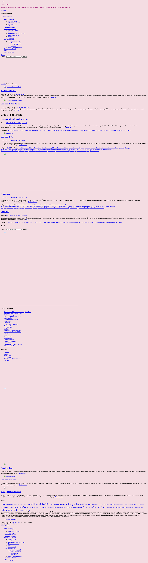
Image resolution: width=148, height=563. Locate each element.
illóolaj (56, 149)
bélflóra (29, 130)
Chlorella (10, 32)
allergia (17, 148)
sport (57, 151)
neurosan (8, 151)
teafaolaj (67, 151)
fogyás (65, 130)
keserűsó (74, 149)
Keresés (3, 55)
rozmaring (45, 151)
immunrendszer (79, 130)
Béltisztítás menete (13, 30)
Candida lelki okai (9, 52)
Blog (5, 50)
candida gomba (43, 130)
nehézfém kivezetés (102, 130)
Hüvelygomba (8, 336)
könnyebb (79, 149)
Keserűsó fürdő (12, 38)
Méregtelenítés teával (13, 35)
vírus (99, 208)
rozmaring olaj (52, 151)
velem (78, 151)
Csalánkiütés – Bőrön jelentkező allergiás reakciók (17, 312)
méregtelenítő (33, 208)
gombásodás (42, 206)
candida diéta (35, 130)
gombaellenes (35, 206)
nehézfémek (46, 208)
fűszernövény (23, 206)
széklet (64, 208)
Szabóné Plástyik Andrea (22, 94)
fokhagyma (39, 149)
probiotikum (118, 130)
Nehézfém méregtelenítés (14, 41)
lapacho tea (91, 149)
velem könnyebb (126, 130)
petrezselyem (53, 208)
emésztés (7, 206)
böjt (53, 148)
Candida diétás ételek (10, 27)
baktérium (24, 130)
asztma (15, 504)
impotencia (87, 206)
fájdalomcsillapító (14, 206)
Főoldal (3, 84)
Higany (6, 335)
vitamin (92, 151)
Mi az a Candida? (9, 19)
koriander (85, 149)
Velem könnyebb (5, 4)
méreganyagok (17, 208)
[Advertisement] (74, 70)
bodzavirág (49, 148)
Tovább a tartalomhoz (6, 16)
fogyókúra (32, 149)
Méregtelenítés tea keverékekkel (12, 330)
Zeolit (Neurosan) (16, 42)
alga (15, 222)
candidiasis (87, 148)
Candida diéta (7, 137)
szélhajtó (68, 208)
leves (5, 208)
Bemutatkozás (8, 338)
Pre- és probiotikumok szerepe (14, 119)
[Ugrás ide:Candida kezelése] (9, 476)
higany (61, 206)
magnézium (69, 507)
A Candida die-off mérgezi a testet (13, 313)
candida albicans (63, 148)
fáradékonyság (22, 149)
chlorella (98, 148)
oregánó (18, 151)
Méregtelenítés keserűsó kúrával (16, 33)
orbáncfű (13, 151)
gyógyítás (48, 206)
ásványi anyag (21, 222)
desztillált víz (60, 205)
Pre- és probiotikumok (10, 49)
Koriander (13, 46)
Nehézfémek (7, 325)
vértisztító (95, 208)
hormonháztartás (67, 206)
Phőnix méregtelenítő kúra (15, 47)
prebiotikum (111, 130)
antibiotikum (17, 130)
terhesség (75, 208)
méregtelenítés (87, 130)
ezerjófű (15, 149)
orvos (22, 151)
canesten (50, 130)
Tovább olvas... (53, 97)
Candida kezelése (12, 21)
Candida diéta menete (10, 26)
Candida (9, 148)
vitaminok (96, 151)
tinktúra (81, 208)
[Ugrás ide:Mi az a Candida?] (12, 87)
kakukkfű (69, 149)
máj (74, 507)
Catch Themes (13, 524)
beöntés (39, 148)
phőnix (26, 151)
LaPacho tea (14, 44)
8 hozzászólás (23, 140)
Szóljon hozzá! (23, 123)
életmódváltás (59, 130)
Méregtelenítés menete (10, 29)
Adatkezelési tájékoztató (10, 519)
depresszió (106, 504)
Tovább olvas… (68, 127)
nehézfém (94, 130)
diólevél (116, 148)
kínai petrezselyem (96, 206)
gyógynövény (55, 206)
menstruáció (10, 208)
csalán (102, 148)
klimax (103, 206)
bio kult (44, 148)
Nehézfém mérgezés (9, 39)
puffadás (59, 208)
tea (64, 151)
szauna (61, 151)
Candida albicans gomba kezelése (13, 344)
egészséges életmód (122, 504)
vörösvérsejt (119, 222)
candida (57, 148)
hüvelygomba (71, 130)
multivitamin (85, 222)
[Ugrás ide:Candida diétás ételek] (13, 100)
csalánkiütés (107, 148)
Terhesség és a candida (14, 22)
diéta (54, 130)
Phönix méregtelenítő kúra (11, 319)
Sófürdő (10, 36)
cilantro (55, 205)
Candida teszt (11, 24)
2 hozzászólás (23, 215)
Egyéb (8, 130)
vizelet (102, 208)
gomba (44, 149)
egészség (121, 148)
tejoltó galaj (73, 151)
